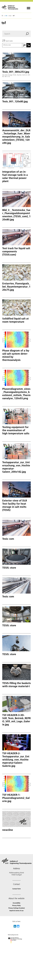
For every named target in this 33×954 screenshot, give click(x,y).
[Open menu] (28, 7)
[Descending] (28, 45)
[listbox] (6, 16)
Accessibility (16, 903)
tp (10, 15)
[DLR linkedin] (15, 927)
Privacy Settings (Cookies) (16, 908)
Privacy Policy (16, 905)
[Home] (2, 15)
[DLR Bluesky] (18, 927)
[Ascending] (24, 45)
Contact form (16, 889)
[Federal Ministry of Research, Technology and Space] (16, 945)
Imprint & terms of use (16, 910)
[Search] (28, 33)
